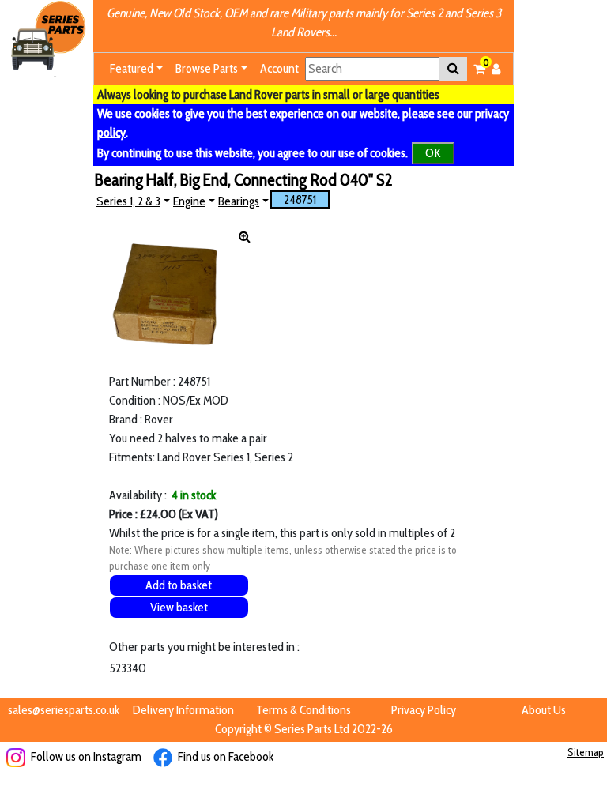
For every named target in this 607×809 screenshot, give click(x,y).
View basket (179, 607)
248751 (300, 199)
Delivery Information (183, 709)
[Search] (453, 69)
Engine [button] (189, 201)
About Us (544, 709)
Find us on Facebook (224, 756)
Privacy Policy (423, 709)
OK (433, 152)
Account (279, 68)
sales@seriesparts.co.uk (63, 709)
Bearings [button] (238, 201)
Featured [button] (131, 68)
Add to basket (178, 585)
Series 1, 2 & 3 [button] (128, 201)
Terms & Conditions (303, 709)
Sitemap (585, 752)
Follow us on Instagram (86, 756)
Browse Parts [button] (206, 68)
